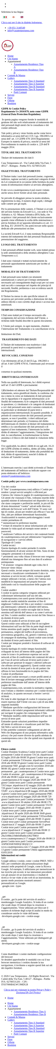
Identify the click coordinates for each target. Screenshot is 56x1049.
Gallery (11, 78)
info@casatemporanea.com (20, 30)
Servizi (10, 95)
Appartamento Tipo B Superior (29, 89)
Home (10, 56)
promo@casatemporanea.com (15, 476)
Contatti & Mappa (16, 75)
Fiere (9, 97)
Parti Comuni (20, 92)
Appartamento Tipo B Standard (29, 86)
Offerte (10, 100)
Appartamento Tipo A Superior (29, 83)
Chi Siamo (12, 58)
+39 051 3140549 (16, 27)
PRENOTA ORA (13, 35)
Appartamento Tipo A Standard (29, 81)
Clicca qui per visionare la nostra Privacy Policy (27, 989)
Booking (11, 103)
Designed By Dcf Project (28, 992)
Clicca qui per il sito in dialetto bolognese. (21, 22)
